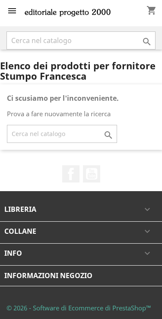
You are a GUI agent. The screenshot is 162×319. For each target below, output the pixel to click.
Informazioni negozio (48, 275)
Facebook (70, 174)
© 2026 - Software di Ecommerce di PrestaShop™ (78, 308)
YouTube (91, 174)
